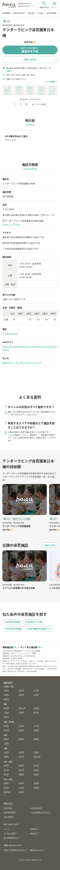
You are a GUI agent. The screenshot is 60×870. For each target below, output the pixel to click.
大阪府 (6, 752)
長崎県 (36, 783)
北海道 (6, 690)
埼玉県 (36, 708)
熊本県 (6, 787)
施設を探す (8, 682)
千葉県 (6, 712)
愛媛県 (21, 774)
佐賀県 (21, 783)
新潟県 (6, 725)
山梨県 (21, 730)
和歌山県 (37, 756)
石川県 (36, 725)
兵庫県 (21, 752)
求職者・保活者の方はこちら (15, 850)
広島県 (6, 770)
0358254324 (9, 333)
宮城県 (6, 694)
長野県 (36, 730)
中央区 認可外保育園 (13, 628)
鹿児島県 (7, 792)
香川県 (6, 774)
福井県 (6, 730)
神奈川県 (22, 708)
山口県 (21, 770)
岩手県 (36, 690)
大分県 (21, 787)
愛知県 (6, 739)
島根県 (21, 765)
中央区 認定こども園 (33, 621)
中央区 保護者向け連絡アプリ (39, 628)
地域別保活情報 (10, 812)
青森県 (21, 690)
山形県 (36, 694)
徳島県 (36, 770)
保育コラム (8, 803)
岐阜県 (21, 739)
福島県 (6, 699)
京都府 (36, 752)
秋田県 (21, 694)
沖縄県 (21, 792)
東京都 (6, 708)
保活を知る (8, 808)
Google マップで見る (11, 224)
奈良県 (21, 756)
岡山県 (36, 765)
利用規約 (33, 829)
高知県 (36, 774)
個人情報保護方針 (10, 837)
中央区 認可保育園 (12, 621)
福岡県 (6, 783)
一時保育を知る (36, 808)
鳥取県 (6, 765)
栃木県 (36, 712)
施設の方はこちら (37, 850)
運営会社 (33, 833)
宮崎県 (36, 787)
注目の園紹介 (9, 816)
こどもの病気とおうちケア (40, 812)
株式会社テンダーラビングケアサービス (21, 362)
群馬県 (6, 717)
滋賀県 (6, 756)
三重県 (6, 743)
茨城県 (21, 712)
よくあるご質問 (10, 833)
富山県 (21, 725)
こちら (10, 434)
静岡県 (36, 739)
